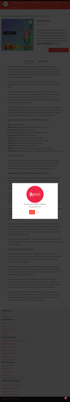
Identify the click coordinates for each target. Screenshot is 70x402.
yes (32, 212)
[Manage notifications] (65, 398)
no (38, 212)
